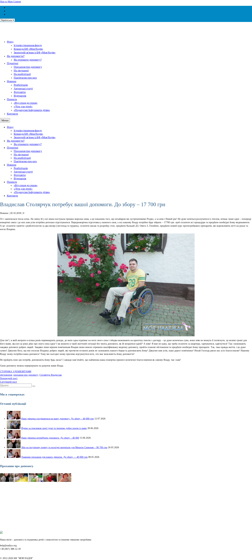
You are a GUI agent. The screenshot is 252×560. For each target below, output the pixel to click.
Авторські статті (23, 88)
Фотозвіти (20, 92)
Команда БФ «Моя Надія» (28, 48)
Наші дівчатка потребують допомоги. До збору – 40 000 (50, 438)
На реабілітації (22, 74)
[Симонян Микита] (7, 481)
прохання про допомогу (25, 375)
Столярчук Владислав (50, 375)
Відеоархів (20, 95)
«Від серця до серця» (26, 102)
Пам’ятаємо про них (25, 77)
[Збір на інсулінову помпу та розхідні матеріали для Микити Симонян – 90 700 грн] (14, 447)
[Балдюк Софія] (36, 481)
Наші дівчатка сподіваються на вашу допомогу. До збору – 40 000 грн (57, 418)
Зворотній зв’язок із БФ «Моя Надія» (35, 52)
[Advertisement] (103, 507)
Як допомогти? (16, 56)
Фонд (10, 41)
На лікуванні (21, 70)
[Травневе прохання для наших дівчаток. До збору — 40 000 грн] (14, 457)
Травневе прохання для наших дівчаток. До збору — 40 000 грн (54, 457)
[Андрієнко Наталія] (21, 481)
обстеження (6, 375)
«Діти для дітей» (23, 106)
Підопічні (12, 63)
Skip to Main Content (10, 1)
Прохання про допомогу (28, 66)
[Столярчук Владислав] (50, 481)
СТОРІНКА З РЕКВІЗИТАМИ (15, 371)
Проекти (12, 99)
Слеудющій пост (8, 382)
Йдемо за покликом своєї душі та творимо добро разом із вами (54, 428)
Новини (11, 81)
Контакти (12, 113)
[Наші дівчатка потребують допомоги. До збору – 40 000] (14, 438)
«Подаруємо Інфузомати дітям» (32, 110)
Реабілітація (21, 84)
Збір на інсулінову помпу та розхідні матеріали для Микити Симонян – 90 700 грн (64, 447)
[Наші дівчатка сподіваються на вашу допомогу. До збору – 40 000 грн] (14, 418)
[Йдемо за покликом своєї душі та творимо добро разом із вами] (14, 428)
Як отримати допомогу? (28, 59)
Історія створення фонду (28, 45)
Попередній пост (8, 378)
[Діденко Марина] (64, 481)
